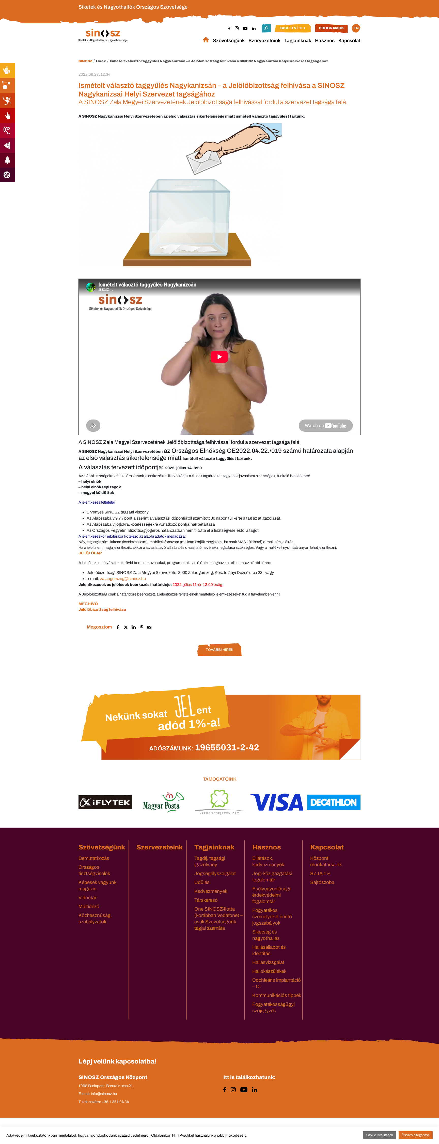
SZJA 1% (320, 873)
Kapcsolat (349, 40)
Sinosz (85, 61)
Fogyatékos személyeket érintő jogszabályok (272, 917)
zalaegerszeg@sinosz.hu (123, 578)
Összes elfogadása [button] (416, 1135)
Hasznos (325, 40)
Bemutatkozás (94, 858)
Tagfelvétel (293, 28)
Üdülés (202, 882)
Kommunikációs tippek (276, 995)
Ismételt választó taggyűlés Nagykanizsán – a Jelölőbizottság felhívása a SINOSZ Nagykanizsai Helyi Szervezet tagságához (219, 61)
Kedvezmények (210, 891)
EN (356, 28)
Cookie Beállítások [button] (379, 1135)
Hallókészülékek (269, 971)
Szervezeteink (264, 40)
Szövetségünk (229, 40)
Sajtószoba (322, 882)
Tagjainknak (297, 40)
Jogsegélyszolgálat (215, 873)
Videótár (87, 897)
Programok (331, 28)
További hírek (219, 650)
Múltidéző (89, 906)
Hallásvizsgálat (268, 962)
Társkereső (206, 900)
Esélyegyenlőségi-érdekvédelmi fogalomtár (272, 895)
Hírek (101, 61)
